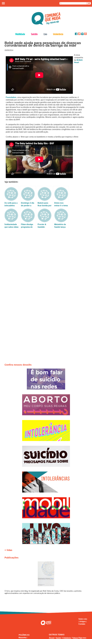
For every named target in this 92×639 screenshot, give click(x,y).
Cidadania (66, 638)
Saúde (58, 638)
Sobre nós (82, 619)
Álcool (51, 638)
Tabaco (75, 638)
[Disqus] (45, 260)
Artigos (82, 621)
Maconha (23, 637)
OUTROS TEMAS (56, 635)
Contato (81, 624)
